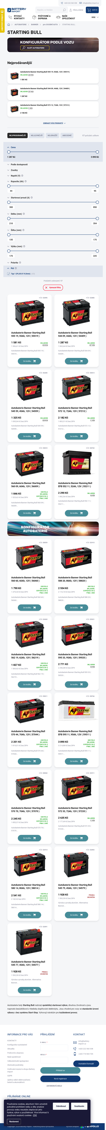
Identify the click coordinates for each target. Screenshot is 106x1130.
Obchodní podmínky (15, 1065)
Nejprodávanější (17, 135)
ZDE (35, 1115)
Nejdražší (52, 135)
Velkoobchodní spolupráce (18, 1061)
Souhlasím (79, 1106)
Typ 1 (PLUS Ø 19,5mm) (22, 274)
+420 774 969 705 (85, 1054)
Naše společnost (14, 1057)
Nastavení (14, 1121)
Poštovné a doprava (15, 1053)
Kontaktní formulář (86, 1064)
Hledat (64, 10)
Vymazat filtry (55, 287)
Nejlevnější (37, 135)
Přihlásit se (60, 1070)
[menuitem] (18, 17)
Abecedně (66, 135)
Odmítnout (61, 1106)
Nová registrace (60, 1079)
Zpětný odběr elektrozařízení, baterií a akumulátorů (18, 1081)
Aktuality (10, 1049)
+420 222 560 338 (85, 1049)
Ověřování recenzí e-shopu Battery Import (21, 1070)
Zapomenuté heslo (54, 1086)
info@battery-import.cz (84, 1042)
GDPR (9, 1076)
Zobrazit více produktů (53, 123)
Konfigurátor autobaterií (17, 1045)
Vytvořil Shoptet (72, 1126)
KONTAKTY (11, 1041)
